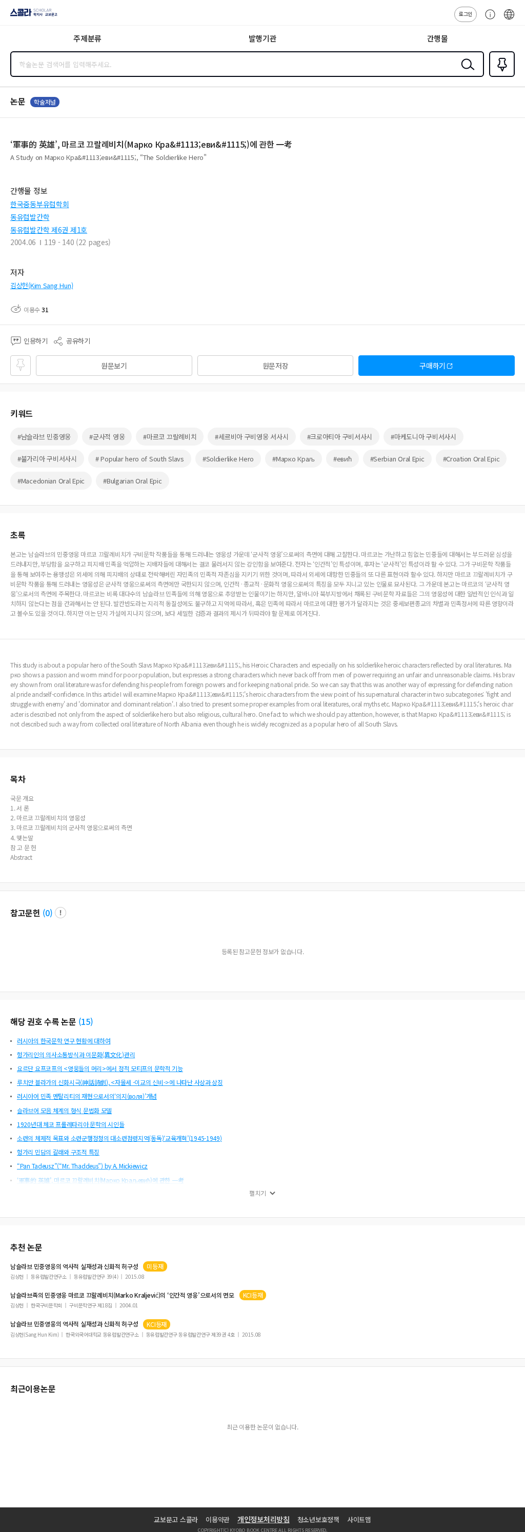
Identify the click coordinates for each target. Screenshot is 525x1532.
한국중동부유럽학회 (39, 204)
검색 (465, 72)
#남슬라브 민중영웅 (44, 436)
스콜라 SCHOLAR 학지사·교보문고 (31, 15)
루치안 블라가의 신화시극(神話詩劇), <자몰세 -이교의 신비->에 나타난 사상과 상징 (120, 1082)
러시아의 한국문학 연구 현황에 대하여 (63, 1040)
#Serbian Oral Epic (397, 458)
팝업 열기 (60, 912)
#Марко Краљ (293, 458)
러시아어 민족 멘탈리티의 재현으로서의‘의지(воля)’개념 (87, 1096)
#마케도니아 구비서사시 (423, 436)
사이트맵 (359, 1519)
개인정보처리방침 (263, 1519)
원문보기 (114, 365)
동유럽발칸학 (29, 217)
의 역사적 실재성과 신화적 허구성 (74, 1266)
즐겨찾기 (500, 76)
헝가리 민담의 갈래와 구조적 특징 (58, 1151)
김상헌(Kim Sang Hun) (41, 285)
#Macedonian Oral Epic (51, 481)
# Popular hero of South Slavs (139, 458)
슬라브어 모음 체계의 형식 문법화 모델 (64, 1110)
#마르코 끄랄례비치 (169, 436)
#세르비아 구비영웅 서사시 (251, 436)
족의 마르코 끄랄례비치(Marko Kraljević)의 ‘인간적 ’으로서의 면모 (122, 1295)
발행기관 (263, 38)
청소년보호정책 (318, 1519)
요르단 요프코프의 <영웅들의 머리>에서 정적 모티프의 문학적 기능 (100, 1068)
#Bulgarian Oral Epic (132, 481)
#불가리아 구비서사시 (47, 458)
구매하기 (432, 365)
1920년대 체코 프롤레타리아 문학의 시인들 (70, 1124)
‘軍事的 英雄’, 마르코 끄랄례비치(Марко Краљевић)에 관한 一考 (100, 1180)
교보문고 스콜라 (176, 1519)
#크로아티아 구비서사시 (340, 436)
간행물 (437, 38)
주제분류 (87, 38)
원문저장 (275, 365)
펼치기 (257, 1193)
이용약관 (218, 1519)
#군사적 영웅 (107, 436)
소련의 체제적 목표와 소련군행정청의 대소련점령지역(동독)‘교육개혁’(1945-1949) (119, 1138)
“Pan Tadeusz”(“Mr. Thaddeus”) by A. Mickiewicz (82, 1165)
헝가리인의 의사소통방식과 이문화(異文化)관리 (76, 1054)
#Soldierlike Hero (228, 458)
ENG (509, 19)
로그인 (465, 13)
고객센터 (487, 19)
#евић (342, 458)
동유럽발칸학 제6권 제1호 (48, 230)
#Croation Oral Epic (471, 458)
